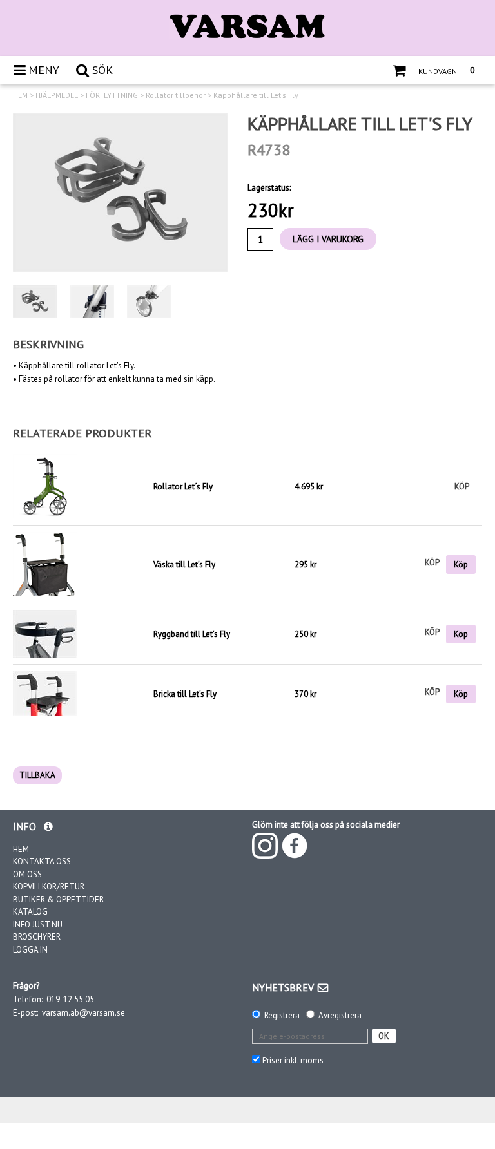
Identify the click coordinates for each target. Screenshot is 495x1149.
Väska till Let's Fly (184, 564)
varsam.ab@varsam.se (83, 1012)
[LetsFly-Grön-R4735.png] (80, 486)
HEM (20, 95)
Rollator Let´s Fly (183, 486)
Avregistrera (340, 1015)
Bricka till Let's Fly (185, 693)
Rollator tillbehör (176, 95)
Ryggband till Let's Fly (191, 634)
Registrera (282, 1015)
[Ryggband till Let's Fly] (45, 633)
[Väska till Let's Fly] (45, 563)
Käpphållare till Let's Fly (255, 95)
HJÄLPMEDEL (56, 95)
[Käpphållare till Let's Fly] (120, 192)
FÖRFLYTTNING (112, 95)
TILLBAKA (37, 775)
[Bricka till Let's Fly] (45, 693)
